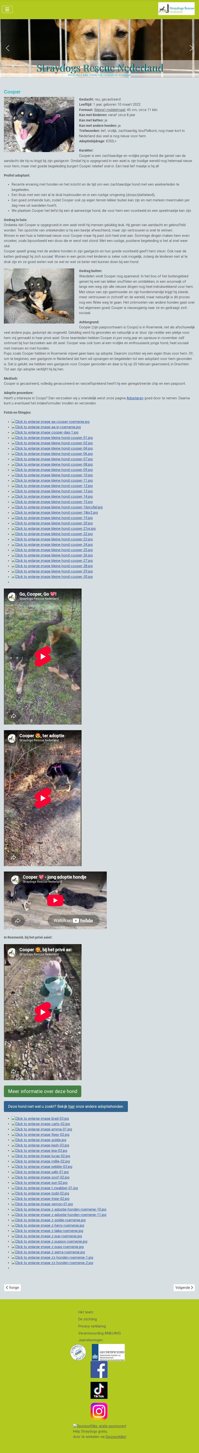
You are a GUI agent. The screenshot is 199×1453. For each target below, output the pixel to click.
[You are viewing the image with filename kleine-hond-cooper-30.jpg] (52, 577)
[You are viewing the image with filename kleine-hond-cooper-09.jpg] (52, 470)
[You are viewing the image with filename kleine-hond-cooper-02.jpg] (52, 443)
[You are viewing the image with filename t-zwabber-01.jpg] (45, 1188)
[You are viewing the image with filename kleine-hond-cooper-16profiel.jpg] (57, 507)
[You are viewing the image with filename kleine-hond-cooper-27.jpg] (52, 561)
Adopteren (135, 398)
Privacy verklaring (92, 1326)
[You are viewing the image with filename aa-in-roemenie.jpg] (46, 427)
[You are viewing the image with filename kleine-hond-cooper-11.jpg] (52, 481)
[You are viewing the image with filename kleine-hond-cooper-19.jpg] (52, 518)
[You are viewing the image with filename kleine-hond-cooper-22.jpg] (52, 534)
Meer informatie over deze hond (42, 1091)
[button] (7, 48)
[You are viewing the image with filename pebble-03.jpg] (42, 1166)
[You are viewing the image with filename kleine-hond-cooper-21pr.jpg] (54, 529)
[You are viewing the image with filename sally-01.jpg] (40, 1172)
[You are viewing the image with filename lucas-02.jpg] (41, 1156)
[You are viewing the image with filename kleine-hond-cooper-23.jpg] (52, 539)
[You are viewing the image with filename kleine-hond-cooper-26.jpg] (52, 555)
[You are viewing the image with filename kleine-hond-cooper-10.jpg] (52, 475)
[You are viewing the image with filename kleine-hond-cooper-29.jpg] (52, 571)
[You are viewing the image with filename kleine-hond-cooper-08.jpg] (52, 464)
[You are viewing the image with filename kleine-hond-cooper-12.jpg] (52, 486)
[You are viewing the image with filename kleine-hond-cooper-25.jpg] (52, 550)
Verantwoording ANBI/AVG (99, 1333)
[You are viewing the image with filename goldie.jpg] (39, 1140)
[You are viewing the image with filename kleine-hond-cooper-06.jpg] (52, 454)
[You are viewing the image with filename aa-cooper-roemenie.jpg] (51, 422)
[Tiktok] (99, 1390)
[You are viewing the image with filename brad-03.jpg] (40, 1118)
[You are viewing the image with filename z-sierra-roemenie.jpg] (48, 1252)
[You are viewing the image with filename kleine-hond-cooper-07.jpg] (52, 459)
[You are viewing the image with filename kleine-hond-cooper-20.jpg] (52, 523)
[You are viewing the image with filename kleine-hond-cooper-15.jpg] (52, 502)
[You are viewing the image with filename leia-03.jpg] (39, 1150)
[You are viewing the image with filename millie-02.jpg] (41, 1161)
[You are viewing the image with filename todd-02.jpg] (40, 1193)
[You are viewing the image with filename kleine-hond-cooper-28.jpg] (52, 566)
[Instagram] (99, 1411)
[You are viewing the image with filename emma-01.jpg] (42, 1129)
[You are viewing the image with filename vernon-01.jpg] (42, 1204)
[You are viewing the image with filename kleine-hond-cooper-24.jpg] (52, 545)
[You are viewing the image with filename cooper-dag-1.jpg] (45, 432)
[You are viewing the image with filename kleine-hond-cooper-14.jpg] (52, 497)
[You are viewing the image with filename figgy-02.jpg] (40, 1134)
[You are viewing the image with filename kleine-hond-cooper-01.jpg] (52, 438)
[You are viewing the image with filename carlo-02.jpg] (41, 1124)
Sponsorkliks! (116, 1437)
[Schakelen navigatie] (7, 9)
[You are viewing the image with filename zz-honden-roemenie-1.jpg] (52, 1257)
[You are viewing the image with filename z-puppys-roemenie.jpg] (49, 1241)
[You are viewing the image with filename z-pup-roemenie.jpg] (47, 1236)
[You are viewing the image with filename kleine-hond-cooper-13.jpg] (52, 491)
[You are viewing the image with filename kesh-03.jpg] (40, 1145)
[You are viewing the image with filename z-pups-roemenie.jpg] (48, 1247)
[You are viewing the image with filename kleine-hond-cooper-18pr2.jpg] (55, 513)
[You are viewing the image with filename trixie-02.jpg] (40, 1199)
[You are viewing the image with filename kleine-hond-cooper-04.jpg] (52, 448)
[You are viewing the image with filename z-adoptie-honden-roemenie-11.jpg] (59, 1215)
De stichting (87, 1319)
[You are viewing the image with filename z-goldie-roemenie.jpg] (49, 1220)
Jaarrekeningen (90, 1340)
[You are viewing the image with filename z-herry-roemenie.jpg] (48, 1225)
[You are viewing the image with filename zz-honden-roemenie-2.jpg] (52, 1263)
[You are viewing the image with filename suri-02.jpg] (39, 1182)
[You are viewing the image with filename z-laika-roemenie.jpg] (47, 1231)
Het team (85, 1312)
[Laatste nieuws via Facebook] (99, 1369)
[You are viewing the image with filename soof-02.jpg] (40, 1177)
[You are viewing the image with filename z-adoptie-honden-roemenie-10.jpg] (59, 1209)
